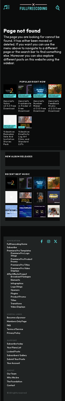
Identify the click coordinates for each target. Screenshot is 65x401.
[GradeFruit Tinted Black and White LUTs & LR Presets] (40, 197)
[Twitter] (55, 241)
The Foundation (14, 381)
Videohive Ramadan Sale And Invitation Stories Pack (9, 137)
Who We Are (13, 377)
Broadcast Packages (9, 95)
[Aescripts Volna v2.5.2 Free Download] (10, 90)
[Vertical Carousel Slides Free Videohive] (40, 211)
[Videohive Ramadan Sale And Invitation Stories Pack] (10, 121)
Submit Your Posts (16, 359)
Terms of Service (15, 329)
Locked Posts (13, 351)
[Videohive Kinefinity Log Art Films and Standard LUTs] (25, 121)
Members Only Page (17, 321)
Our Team (11, 373)
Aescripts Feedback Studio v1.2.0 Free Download (54, 106)
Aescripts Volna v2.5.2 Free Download (9, 105)
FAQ (9, 325)
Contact (11, 385)
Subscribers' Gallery (17, 355)
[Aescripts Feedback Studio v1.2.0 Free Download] (55, 90)
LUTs (21, 127)
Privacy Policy (13, 333)
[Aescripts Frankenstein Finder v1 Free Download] (25, 90)
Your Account (13, 363)
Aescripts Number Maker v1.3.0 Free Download (39, 106)
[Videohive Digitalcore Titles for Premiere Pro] (11, 211)
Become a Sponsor (16, 317)
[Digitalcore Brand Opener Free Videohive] (54, 211)
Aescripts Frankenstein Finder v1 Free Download (24, 106)
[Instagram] (48, 241)
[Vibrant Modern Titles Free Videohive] (54, 197)
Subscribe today (15, 343)
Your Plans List (14, 347)
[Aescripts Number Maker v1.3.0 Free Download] (40, 90)
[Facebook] (41, 241)
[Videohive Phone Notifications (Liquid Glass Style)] (25, 211)
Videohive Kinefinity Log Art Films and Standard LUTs (23, 137)
